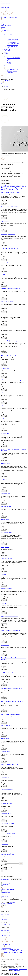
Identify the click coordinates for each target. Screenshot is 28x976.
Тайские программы (12, 39)
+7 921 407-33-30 (5, 914)
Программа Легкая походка (8, 262)
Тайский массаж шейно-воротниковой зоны (12, 314)
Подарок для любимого (7, 672)
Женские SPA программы (20, 186)
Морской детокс (5, 519)
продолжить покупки (16, 879)
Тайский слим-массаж (6, 406)
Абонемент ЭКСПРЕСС (7, 803)
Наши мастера (10, 60)
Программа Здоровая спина (8, 234)
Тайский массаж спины (7, 301)
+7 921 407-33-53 (5, 935)
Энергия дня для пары (6, 603)
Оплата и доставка (12, 71)
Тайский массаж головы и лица (9, 392)
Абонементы (7, 50)
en (3, 24)
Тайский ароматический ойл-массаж (10, 192)
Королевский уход (5, 463)
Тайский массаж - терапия (16, 185)
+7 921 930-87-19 (5, 930)
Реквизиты (10, 72)
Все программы (5, 185)
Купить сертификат (12, 17)
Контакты (9, 63)
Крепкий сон (4, 274)
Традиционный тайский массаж (9, 206)
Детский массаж (5, 368)
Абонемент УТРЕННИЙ (7, 823)
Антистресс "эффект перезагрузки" (10, 340)
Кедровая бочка (5, 221)
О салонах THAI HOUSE (13, 58)
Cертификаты (7, 49)
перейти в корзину (5, 879)
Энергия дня (4, 479)
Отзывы (9, 62)
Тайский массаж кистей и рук (8, 355)
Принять (3, 905)
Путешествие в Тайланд (7, 558)
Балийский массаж (6, 418)
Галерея (9, 59)
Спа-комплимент (5, 493)
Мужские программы (12, 45)
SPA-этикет (10, 47)
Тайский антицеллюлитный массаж (10, 714)
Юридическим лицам (12, 69)
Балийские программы (13, 40)
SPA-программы (11, 42)
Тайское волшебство (6, 506)
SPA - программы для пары (8, 188)
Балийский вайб (5, 433)
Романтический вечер (6, 588)
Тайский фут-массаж (6, 327)
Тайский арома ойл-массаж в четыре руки (12, 380)
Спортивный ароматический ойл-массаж (11, 288)
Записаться (3, 17)
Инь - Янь (3, 574)
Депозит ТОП (4, 844)
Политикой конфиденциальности (8, 903)
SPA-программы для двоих (14, 43)
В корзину (3, 203)
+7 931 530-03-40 (5, 924)
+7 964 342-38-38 (5, 3)
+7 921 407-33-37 (5, 919)
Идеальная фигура (5, 751)
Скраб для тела (5, 547)
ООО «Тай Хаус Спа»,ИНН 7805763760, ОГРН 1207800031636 (12, 951)
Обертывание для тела (7, 532)
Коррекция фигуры (12, 46)
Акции (5, 52)
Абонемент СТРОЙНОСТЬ (8, 834)
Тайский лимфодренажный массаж (10, 764)
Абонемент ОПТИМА (6, 813)
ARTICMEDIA (14, 973)
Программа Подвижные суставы (9, 248)
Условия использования (7, 949)
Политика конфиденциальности (10, 950)
